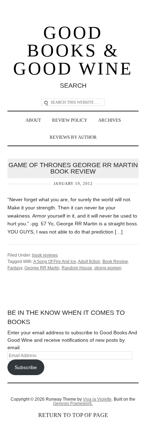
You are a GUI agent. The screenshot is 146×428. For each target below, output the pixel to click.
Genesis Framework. (73, 403)
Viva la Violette (97, 399)
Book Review (115, 261)
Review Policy (69, 120)
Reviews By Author (73, 137)
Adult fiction (89, 261)
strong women (108, 267)
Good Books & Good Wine (73, 51)
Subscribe (26, 367)
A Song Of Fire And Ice (54, 261)
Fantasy (14, 267)
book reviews (45, 255)
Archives (109, 120)
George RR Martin (42, 267)
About (33, 120)
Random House (77, 267)
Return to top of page (73, 415)
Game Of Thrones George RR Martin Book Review (73, 168)
